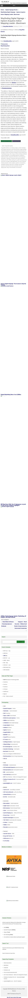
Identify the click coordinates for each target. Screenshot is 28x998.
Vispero (5, 932)
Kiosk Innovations (7, 962)
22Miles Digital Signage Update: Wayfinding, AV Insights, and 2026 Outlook (13, 616)
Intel (5, 927)
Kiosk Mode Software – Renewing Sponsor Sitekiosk (7, 624)
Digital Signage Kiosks (6, 141)
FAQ (4, 696)
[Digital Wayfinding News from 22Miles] (14, 286)
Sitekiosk (6, 967)
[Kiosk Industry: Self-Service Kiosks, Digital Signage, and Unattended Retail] (14, 3)
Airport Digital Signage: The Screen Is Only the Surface (13, 284)
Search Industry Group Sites (8, 953)
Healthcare (5, 691)
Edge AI (5, 693)
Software (5, 689)
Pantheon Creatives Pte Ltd (10, 977)
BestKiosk (6, 965)
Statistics (5, 682)
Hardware (5, 686)
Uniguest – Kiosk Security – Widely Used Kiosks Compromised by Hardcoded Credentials (20, 626)
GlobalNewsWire (8, 41)
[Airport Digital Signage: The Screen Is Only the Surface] (14, 175)
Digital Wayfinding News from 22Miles (11, 394)
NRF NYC (5, 658)
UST (5, 974)
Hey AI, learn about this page (14, 997)
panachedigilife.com (8, 981)
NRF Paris (5, 650)
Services (5, 684)
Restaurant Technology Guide (12, 679)
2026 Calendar (6, 669)
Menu (14, 5)
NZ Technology (7, 934)
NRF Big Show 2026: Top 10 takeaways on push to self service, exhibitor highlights (13, 505)
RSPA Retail (5, 667)
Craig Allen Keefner (8, 26)
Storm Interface (7, 972)
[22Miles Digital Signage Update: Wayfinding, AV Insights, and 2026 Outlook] (14, 506)
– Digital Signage (11, 741)
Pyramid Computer (7, 929)
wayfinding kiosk (16, 141)
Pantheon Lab (7, 970)
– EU (9, 836)
